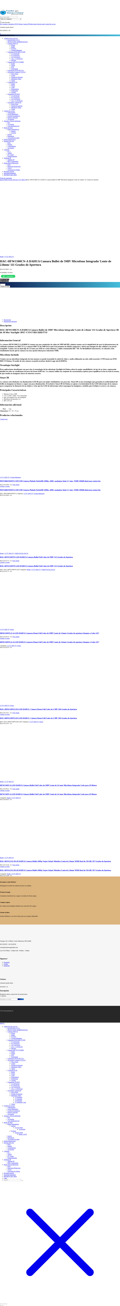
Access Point (19, 1127)
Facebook (7, 962)
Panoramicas (15, 89)
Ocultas (13, 92)
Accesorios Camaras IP (14, 102)
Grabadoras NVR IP (14, 94)
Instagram (7, 965)
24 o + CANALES (17, 59)
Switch (10, 134)
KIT (9, 122)
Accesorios (11, 119)
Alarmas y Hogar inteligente (12, 121)
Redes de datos (8, 128)
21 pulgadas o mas (20, 1102)
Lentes (13, 75)
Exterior (13, 133)
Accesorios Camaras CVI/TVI (17, 72)
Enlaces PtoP (19, 1132)
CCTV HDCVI (22, 180)
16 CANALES (15, 57)
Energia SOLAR (9, 141)
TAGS (9, 168)
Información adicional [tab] (10, 321)
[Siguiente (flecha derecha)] (2, 1305)
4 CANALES (15, 53)
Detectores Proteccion (14, 166)
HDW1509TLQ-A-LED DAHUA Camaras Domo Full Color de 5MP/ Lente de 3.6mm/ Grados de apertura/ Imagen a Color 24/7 (49, 633)
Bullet (13, 47)
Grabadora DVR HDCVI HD (16, 52)
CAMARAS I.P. (12, 82)
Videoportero (11, 112)
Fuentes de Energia (17, 77)
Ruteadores (11, 136)
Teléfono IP (11, 160)
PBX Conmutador (13, 161)
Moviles (13, 60)
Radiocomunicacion (10, 139)
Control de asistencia (14, 116)
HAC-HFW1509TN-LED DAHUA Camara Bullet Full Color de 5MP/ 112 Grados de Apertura (36, 557)
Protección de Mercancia (11, 163)
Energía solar (41, 24)
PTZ (12, 67)
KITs (9, 143)
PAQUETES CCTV (14, 40)
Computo (6, 149)
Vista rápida (15, 484)
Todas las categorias (6, 178)
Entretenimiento (12, 156)
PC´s (9, 151)
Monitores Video (16, 79)
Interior (13, 131)
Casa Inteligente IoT (14, 126)
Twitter (6, 964)
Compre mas (4, 419)
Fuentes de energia (16, 106)
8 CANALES (15, 55)
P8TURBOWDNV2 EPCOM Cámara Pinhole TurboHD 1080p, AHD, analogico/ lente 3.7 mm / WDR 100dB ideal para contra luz (50, 481)
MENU (2, 1023)
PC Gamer (11, 154)
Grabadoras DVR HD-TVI (16, 70)
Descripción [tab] (7, 320)
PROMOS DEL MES (10, 175)
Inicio (1, 180)
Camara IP (26, 24)
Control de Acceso (9, 111)
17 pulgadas (18, 1099)
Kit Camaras (4, 24)
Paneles (10, 144)
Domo (13, 45)
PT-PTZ (13, 48)
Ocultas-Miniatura (16, 50)
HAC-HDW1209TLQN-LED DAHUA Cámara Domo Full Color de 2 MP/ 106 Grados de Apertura (38, 709)
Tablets (10, 153)
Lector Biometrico (13, 114)
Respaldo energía (9, 171)
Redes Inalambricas (13, 129)
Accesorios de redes (13, 138)
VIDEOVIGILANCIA (11, 38)
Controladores (12, 146)
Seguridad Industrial (10, 173)
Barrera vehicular (13, 117)
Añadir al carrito (5, 286)
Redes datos (33, 24)
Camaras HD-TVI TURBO (16, 62)
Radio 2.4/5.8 (23, 1134)
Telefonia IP (7, 158)
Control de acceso (50, 24)
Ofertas (20, 24)
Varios (13, 80)
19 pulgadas (18, 1100)
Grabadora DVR (13, 24)
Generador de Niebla (14, 170)
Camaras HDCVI (13, 43)
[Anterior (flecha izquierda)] (1, 1305)
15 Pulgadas (18, 1097)
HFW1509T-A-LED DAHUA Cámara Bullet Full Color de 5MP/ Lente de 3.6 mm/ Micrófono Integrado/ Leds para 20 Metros (48, 785)
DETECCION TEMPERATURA (18, 42)
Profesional (14, 69)
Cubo (13, 87)
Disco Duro (14, 74)
